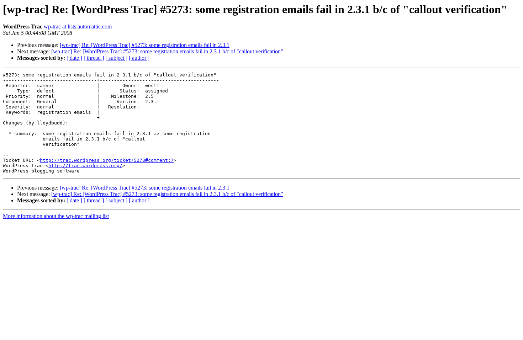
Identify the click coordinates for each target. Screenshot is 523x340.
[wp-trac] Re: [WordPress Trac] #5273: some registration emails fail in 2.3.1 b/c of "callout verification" (167, 51)
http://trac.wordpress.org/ (85, 165)
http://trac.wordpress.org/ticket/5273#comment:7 (107, 160)
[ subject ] (116, 58)
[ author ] (139, 58)
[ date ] (74, 58)
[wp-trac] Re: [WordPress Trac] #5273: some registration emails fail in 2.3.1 (144, 45)
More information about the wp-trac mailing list (56, 216)
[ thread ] (94, 58)
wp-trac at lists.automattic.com (78, 26)
